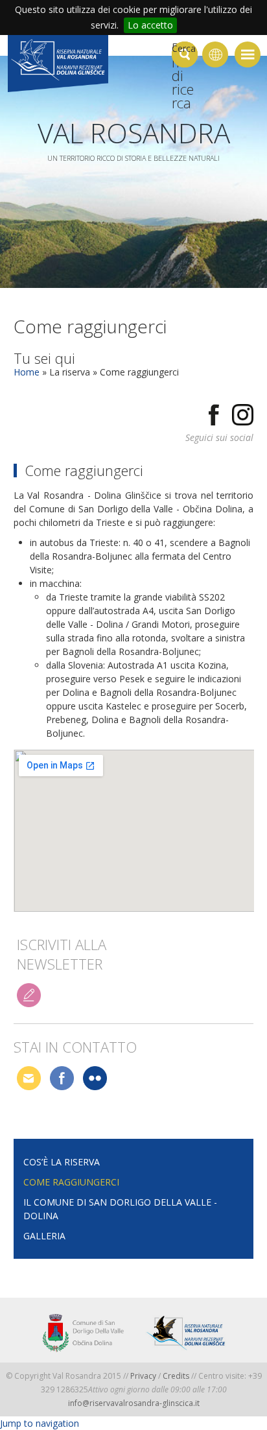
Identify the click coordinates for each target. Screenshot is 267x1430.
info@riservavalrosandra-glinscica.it (134, 1403)
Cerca (184, 48)
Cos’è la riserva (61, 1162)
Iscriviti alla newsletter (61, 947)
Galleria (44, 1236)
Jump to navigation (39, 1423)
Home (27, 372)
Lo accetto (150, 25)
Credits (177, 1375)
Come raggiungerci (71, 1182)
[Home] (58, 65)
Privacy (143, 1375)
